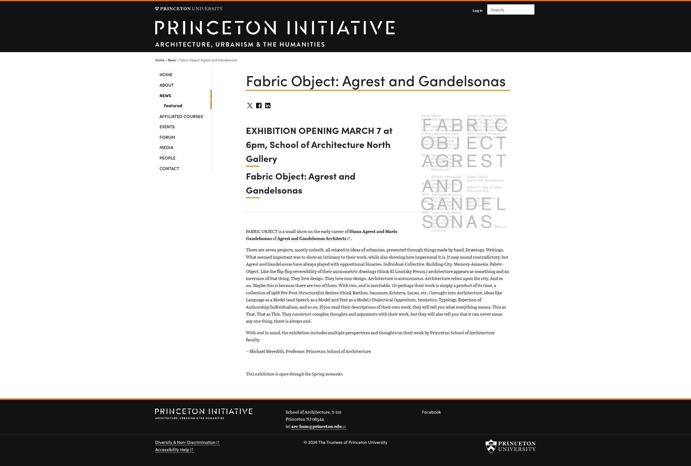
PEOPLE (167, 158)
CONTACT (169, 168)
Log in (478, 10)
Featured (188, 105)
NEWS (183, 95)
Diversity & (185, 442)
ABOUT (167, 85)
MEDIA (166, 147)
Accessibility (172, 449)
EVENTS (167, 126)
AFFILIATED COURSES (181, 116)
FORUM (167, 137)
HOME (166, 74)
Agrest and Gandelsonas (311, 238)
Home (159, 60)
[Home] (275, 36)
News (172, 60)
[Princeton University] (189, 8)
